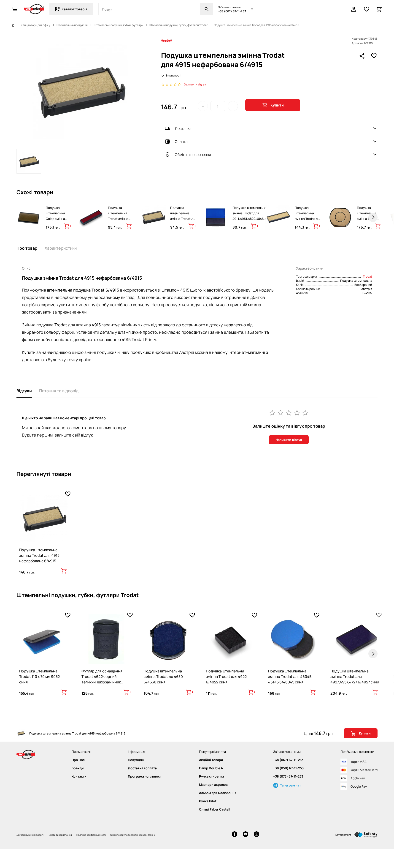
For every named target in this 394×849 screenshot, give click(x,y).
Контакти (79, 776)
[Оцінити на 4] (297, 412)
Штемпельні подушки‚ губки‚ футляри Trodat (178, 25)
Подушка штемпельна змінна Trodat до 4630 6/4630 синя (163, 677)
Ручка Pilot (207, 801)
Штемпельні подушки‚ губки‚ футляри (118, 25)
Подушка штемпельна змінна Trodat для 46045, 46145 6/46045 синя (290, 677)
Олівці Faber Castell (214, 809)
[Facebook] (234, 834)
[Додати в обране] (374, 55)
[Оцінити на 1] (272, 412)
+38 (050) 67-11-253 (288, 768)
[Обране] (366, 9)
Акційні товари (211, 760)
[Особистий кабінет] (353, 9)
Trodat (367, 276)
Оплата (181, 141)
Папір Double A (211, 768)
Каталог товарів (74, 9)
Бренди (78, 768)
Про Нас (78, 760)
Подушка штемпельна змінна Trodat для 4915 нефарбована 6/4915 (39, 555)
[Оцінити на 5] (305, 412)
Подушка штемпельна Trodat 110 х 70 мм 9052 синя (39, 677)
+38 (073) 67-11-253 (288, 776)
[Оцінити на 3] (288, 412)
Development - (344, 834)
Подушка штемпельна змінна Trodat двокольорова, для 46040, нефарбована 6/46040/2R (368, 224)
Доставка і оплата (142, 768)
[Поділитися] (362, 55)
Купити (277, 105)
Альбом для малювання (217, 793)
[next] (373, 217)
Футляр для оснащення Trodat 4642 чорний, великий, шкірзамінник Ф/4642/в (101, 679)
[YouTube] (245, 834)
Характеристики (61, 248)
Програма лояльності (145, 776)
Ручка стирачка (211, 776)
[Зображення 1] (28, 161)
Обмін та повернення (193, 154)
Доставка (183, 128)
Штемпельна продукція (72, 25)
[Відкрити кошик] (379, 9)
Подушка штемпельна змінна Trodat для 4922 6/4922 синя (226, 677)
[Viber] (256, 834)
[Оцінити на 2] (280, 412)
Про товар (26, 248)
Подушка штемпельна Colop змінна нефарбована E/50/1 (56, 218)
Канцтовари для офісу (35, 25)
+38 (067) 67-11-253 (232, 11)
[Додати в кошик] (67, 226)
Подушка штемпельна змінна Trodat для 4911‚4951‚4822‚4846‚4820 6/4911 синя (252, 215)
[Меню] (14, 9)
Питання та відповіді (59, 390)
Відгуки (24, 390)
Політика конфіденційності (91, 834)
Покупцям (136, 760)
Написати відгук (288, 439)
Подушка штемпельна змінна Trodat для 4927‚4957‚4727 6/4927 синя (354, 677)
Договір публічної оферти (30, 834)
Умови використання (60, 834)
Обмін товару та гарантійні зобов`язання (133, 834)
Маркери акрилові (214, 784)
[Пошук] (206, 9)
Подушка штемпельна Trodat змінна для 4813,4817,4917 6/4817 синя (119, 221)
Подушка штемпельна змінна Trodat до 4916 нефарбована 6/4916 (307, 221)
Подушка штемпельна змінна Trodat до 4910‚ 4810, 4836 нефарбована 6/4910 (182, 221)
